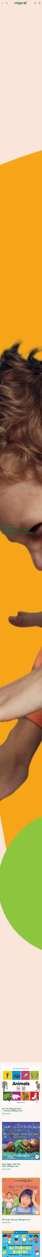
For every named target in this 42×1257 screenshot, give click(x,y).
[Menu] (2, 3)
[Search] (6, 3)
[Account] (35, 3)
